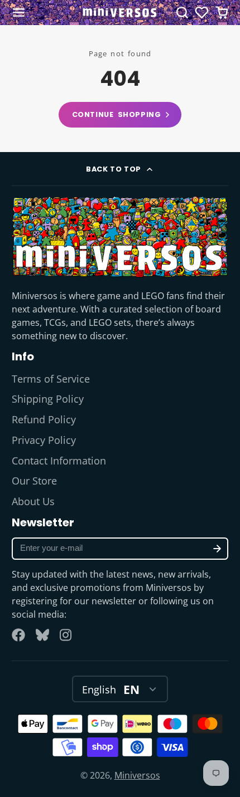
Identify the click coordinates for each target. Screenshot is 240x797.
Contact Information (59, 460)
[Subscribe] (217, 548)
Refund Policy (44, 419)
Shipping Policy (48, 398)
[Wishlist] (202, 12)
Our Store (34, 480)
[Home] (120, 12)
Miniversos (137, 775)
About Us (33, 501)
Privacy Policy (44, 440)
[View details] (120, 236)
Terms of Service (51, 378)
